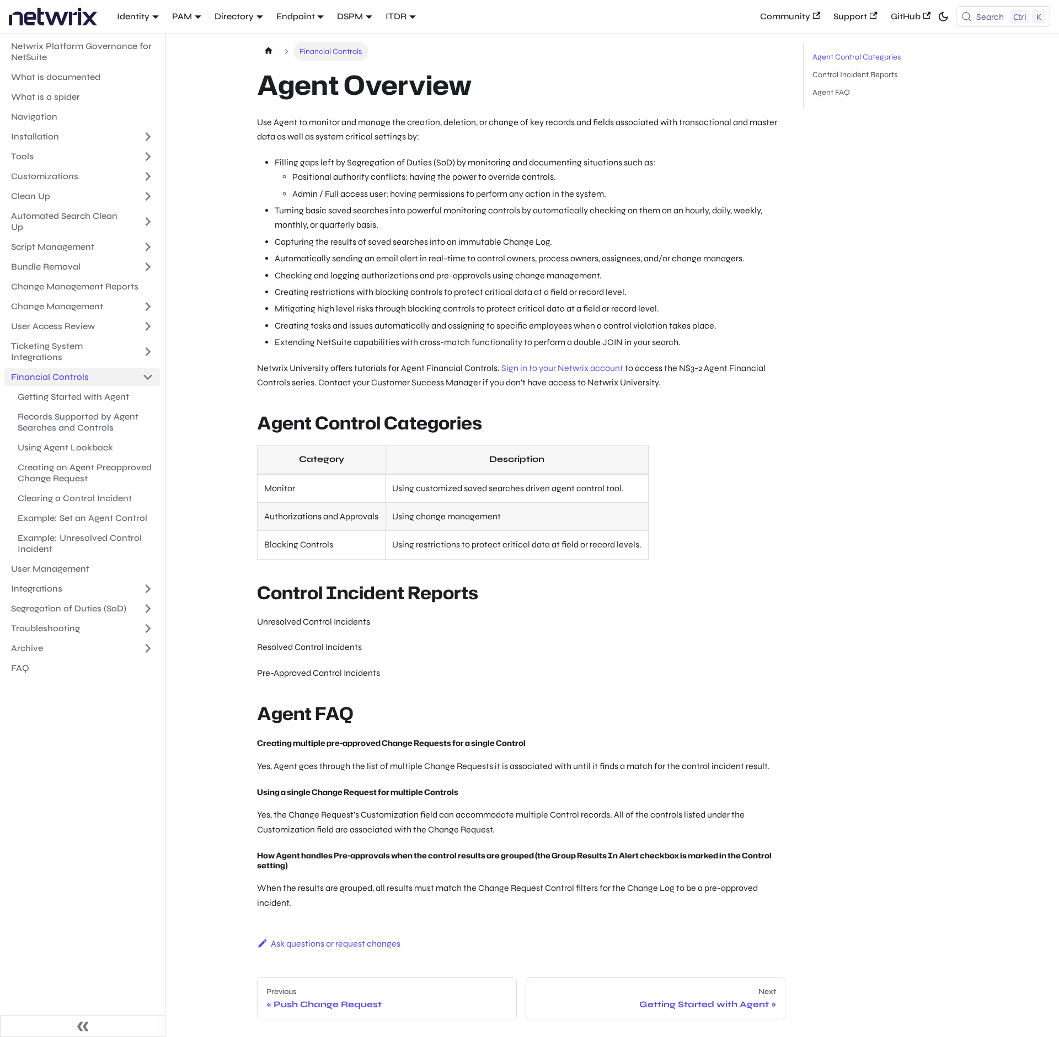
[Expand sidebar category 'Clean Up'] (148, 196)
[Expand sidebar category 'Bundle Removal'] (148, 267)
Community (785, 16)
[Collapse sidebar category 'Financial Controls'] (148, 377)
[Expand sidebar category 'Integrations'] (148, 589)
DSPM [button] (350, 16)
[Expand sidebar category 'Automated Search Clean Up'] (148, 221)
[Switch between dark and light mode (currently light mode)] (943, 16)
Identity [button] (133, 16)
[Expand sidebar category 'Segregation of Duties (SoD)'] (148, 608)
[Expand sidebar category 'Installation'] (148, 137)
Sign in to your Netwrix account (562, 368)
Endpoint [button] (295, 16)
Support (850, 16)
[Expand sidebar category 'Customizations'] (148, 176)
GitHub (906, 16)
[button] (82, 648)
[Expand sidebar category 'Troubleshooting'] (148, 628)
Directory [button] (234, 16)
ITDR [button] (396, 16)
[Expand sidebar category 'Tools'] (148, 156)
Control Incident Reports (854, 74)
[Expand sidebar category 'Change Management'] (148, 306)
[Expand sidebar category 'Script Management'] (148, 247)
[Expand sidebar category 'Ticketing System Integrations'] (148, 351)
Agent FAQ (831, 92)
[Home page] (268, 51)
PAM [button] (182, 16)
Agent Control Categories (856, 57)
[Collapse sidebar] (82, 1026)
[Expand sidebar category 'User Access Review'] (148, 326)
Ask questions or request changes (335, 943)
